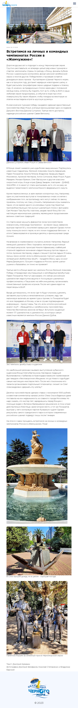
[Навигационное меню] (74, 4)
